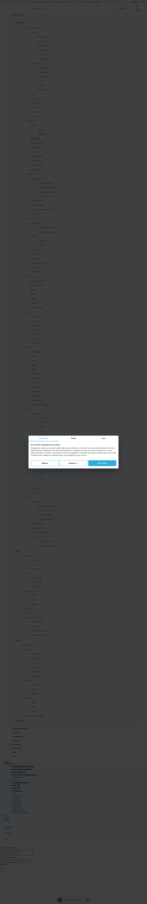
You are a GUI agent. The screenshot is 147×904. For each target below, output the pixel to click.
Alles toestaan (102, 463)
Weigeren (45, 463)
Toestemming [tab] (43, 438)
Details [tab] (73, 438)
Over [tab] (103, 438)
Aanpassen (72, 463)
